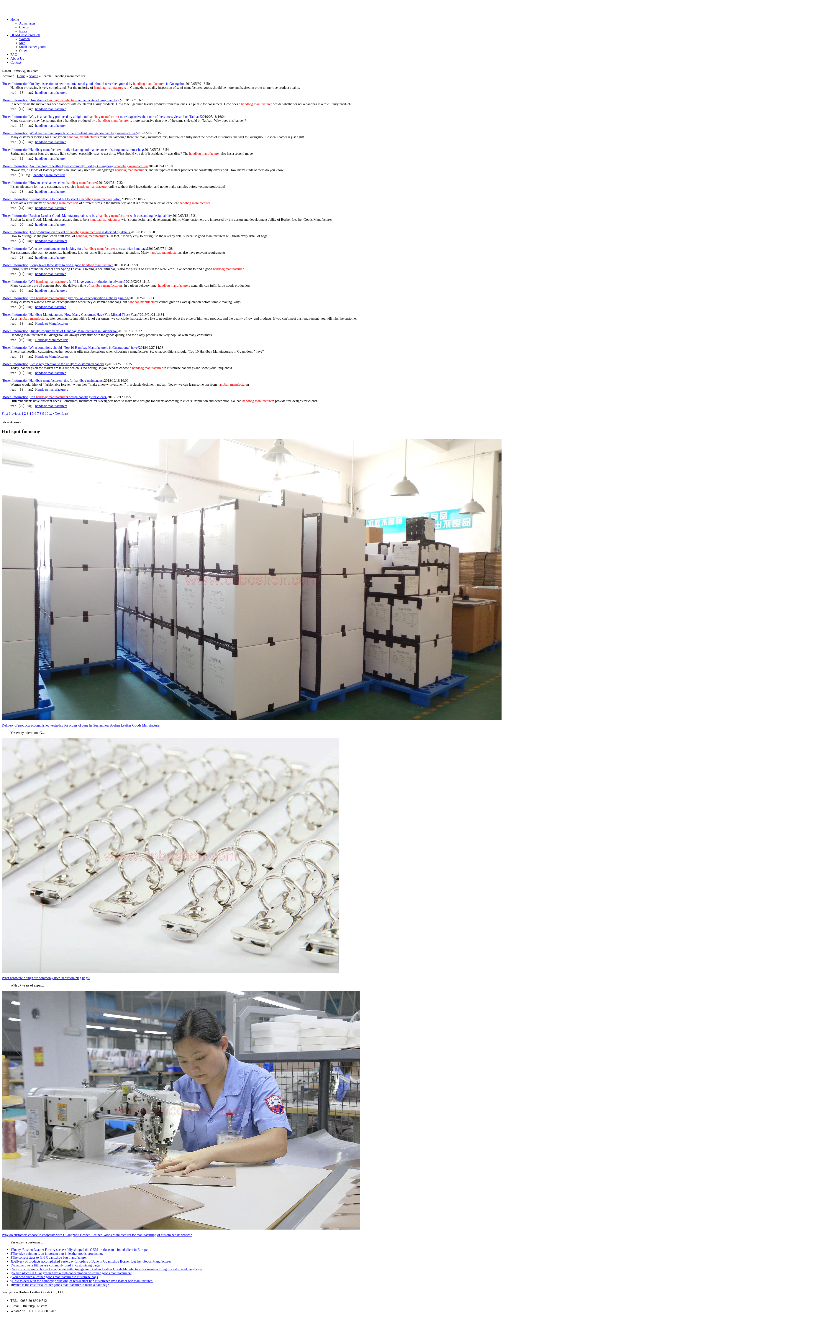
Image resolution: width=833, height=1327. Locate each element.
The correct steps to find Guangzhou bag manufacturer (49, 1257)
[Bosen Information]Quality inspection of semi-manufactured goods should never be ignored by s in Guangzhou (93, 84)
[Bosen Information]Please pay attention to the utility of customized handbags (55, 364)
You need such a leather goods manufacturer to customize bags (55, 1277)
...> (51, 413)
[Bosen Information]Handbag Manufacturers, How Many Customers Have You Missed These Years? (71, 314)
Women (24, 39)
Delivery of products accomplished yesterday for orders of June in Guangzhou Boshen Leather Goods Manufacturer (91, 1261)
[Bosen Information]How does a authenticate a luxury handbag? (61, 100)
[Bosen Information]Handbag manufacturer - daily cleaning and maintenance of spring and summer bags (73, 149)
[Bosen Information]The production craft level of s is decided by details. (66, 232)
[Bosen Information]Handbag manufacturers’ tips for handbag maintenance (53, 380)
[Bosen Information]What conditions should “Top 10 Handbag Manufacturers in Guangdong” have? (70, 347)
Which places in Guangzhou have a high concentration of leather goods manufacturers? (71, 1273)
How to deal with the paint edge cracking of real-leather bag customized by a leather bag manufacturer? (82, 1281)
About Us (17, 58)
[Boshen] (19, 10)
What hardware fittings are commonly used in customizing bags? (56, 1265)
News (23, 31)
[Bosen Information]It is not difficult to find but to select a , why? (61, 199)
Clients (24, 27)
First (5, 413)
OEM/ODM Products (25, 35)
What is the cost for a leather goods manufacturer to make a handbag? (61, 1285)
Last (65, 413)
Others (23, 51)
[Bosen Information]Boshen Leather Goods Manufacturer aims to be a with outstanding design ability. (87, 215)
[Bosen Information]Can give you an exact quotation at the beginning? (66, 298)
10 (46, 413)
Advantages (27, 23)
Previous (15, 413)
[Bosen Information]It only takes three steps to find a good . (57, 265)
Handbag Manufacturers (51, 323)
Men (22, 43)
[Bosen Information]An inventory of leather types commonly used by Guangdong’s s (75, 166)
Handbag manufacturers (51, 389)
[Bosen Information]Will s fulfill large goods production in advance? (64, 281)
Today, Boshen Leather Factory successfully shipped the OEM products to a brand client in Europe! (80, 1249)
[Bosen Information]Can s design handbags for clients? (54, 397)
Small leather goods (32, 47)
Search (33, 76)
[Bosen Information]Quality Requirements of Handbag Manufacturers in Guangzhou (60, 331)
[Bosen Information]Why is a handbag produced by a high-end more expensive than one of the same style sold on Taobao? (101, 116)
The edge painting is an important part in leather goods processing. (57, 1253)
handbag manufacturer (50, 109)
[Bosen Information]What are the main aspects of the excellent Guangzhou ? (69, 133)
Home (14, 19)
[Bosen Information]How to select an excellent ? (50, 182)
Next (58, 413)
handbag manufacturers (51, 92)
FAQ (13, 54)
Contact (15, 62)
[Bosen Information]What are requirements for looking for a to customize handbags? (75, 248)
